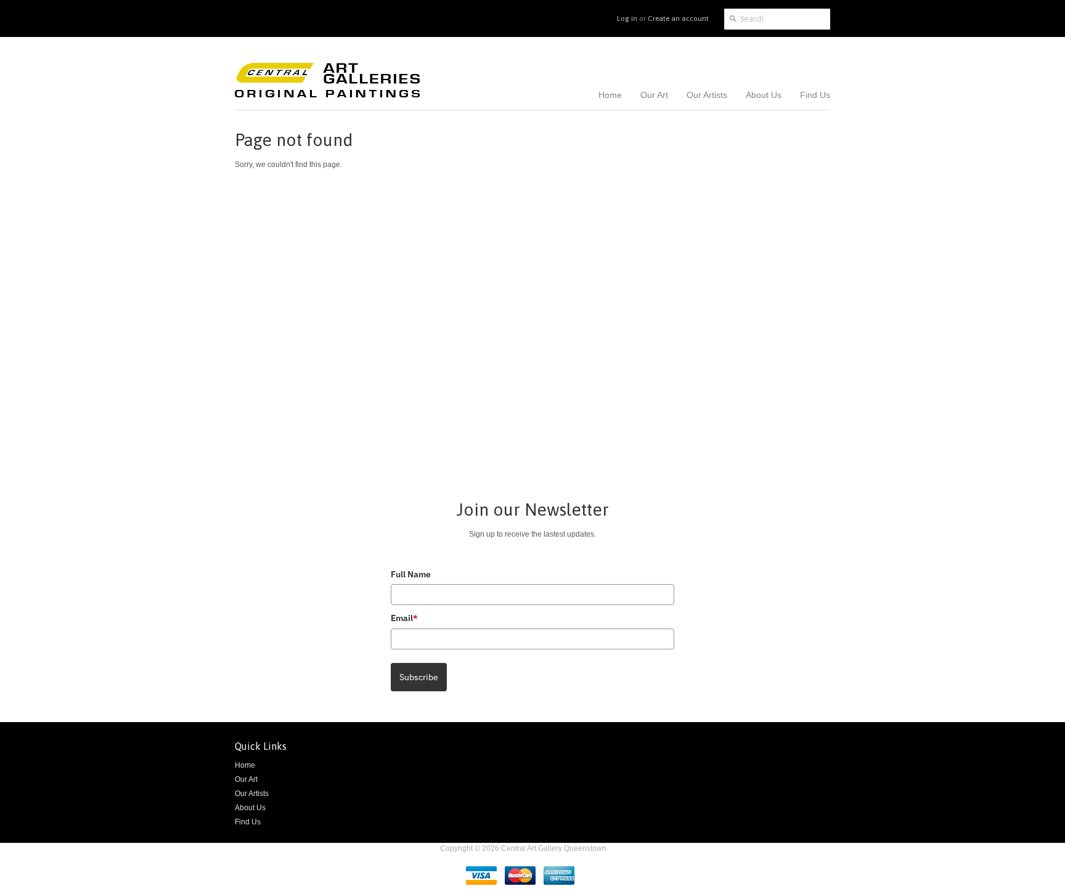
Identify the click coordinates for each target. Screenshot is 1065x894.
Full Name (411, 574)
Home (245, 765)
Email (404, 618)
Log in (627, 18)
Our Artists (252, 793)
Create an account (678, 18)
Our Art (246, 779)
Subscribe (418, 677)
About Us (250, 807)
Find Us (248, 822)
